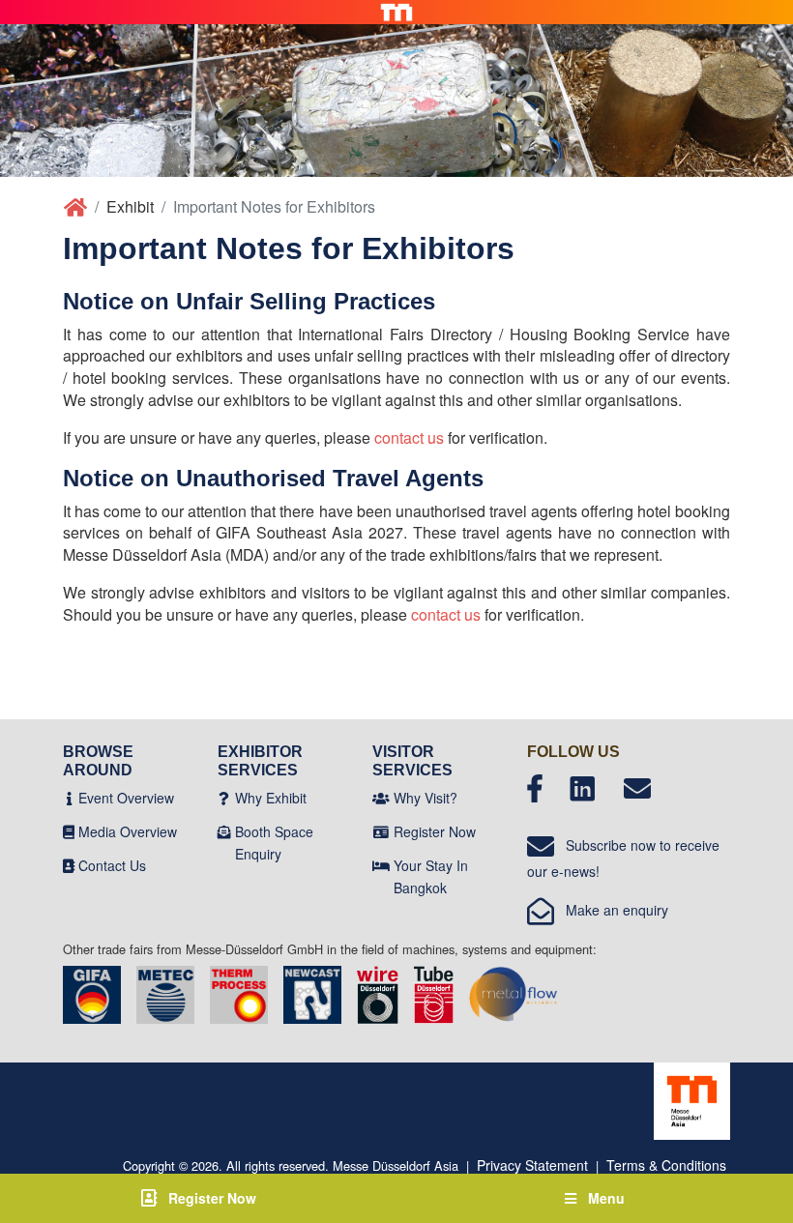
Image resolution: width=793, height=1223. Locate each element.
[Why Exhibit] (224, 797)
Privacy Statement (532, 1165)
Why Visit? (425, 797)
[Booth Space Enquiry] (224, 831)
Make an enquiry (611, 909)
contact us (409, 437)
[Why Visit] (381, 797)
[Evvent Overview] (69, 797)
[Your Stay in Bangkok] (381, 865)
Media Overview (127, 831)
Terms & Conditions (666, 1165)
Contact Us (112, 865)
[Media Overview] (68, 831)
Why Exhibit (271, 797)
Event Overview (126, 797)
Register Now (435, 831)
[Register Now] (381, 831)
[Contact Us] (68, 865)
